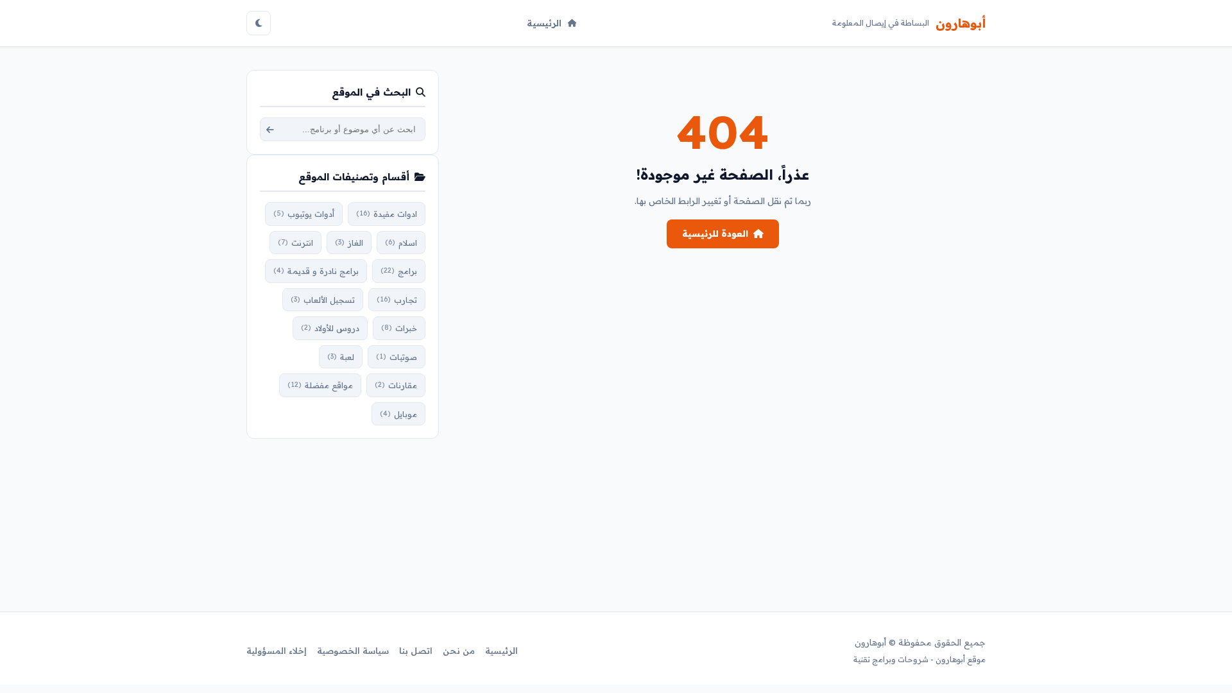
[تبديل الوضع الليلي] (258, 23)
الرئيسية (544, 22)
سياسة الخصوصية (353, 651)
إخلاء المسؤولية (276, 651)
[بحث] (270, 129)
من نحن (459, 651)
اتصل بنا (415, 651)
